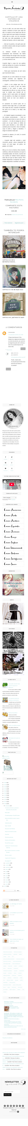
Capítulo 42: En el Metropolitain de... (9, 261)
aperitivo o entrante (7, 954)
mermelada (15, 977)
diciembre (7, 805)
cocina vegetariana (16, 963)
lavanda (20, 973)
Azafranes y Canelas (9, 1001)
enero (6, 884)
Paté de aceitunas (9, 837)
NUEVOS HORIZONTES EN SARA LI (11, 1018)
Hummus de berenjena (10, 840)
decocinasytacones (8, 1005)
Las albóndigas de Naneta (16, 904)
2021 (5, 793)
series (9, 987)
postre (21, 980)
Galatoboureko (8, 823)
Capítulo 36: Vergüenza (10, 858)
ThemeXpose (17, 1107)
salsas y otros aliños (17, 984)
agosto (6, 869)
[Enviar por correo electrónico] (12, 211)
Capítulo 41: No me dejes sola (13, 289)
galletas (15, 970)
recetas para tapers (7, 984)
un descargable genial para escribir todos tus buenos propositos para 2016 (13, 1026)
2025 (5, 784)
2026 (5, 782)
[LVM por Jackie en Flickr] (8, 770)
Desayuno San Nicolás (10, 828)
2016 (5, 803)
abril (6, 877)
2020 (5, 795)
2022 (5, 791)
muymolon (6, 1024)
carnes (4, 956)
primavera (5, 982)
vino (23, 989)
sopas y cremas (12, 989)
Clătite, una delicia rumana (14, 725)
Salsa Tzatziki (8, 825)
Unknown (11, 332)
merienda (9, 977)
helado (4, 973)
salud (4, 987)
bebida (20, 954)
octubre (7, 865)
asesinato (15, 954)
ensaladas (10, 968)
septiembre (7, 867)
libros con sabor (6, 975)
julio (6, 871)
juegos (15, 973)
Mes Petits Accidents (14, 354)
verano (18, 989)
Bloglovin (6, 470)
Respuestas (9, 349)
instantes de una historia (17, 214)
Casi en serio (7, 1020)
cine (13, 956)
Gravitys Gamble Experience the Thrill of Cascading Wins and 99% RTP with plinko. (13, 1022)
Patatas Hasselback (12, 712)
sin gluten (20, 987)
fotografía (16, 968)
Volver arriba (13, 1111)
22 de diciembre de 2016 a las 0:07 (18, 357)
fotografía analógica (7, 970)
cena (9, 956)
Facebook (5, 459)
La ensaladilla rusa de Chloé (16, 912)
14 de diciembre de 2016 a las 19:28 (15, 334)
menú (4, 977)
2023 (5, 789)
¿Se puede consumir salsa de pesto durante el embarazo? (14, 685)
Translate (13, 499)
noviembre (7, 863)
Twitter (11, 459)
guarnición (21, 970)
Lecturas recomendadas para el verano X (17, 931)
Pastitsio (7, 834)
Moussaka (7, 812)
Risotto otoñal (8, 855)
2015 (5, 886)
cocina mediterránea (17, 961)
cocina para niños (6, 963)
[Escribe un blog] (13, 211)
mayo (6, 875)
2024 (5, 786)
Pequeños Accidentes (7, 1037)
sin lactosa (5, 989)
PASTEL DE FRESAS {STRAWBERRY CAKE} (14, 1007)
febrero (7, 882)
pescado (16, 980)
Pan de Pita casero (9, 843)
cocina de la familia (7, 961)
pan (4, 980)
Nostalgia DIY (8, 860)
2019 (5, 797)
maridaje (20, 975)
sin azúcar (14, 987)
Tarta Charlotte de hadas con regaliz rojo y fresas (16, 940)
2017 (5, 801)
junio (6, 873)
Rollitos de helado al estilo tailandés (16, 922)
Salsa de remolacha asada (10, 831)
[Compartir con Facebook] (16, 211)
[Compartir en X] (14, 211)
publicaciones (12, 982)
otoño (21, 977)
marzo (6, 879)
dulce (4, 968)
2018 (5, 799)
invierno (10, 973)
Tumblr (11, 470)
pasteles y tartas (10, 980)
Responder (23, 348)
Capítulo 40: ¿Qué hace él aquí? (13, 317)
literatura (14, 975)
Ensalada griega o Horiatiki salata (12, 815)
